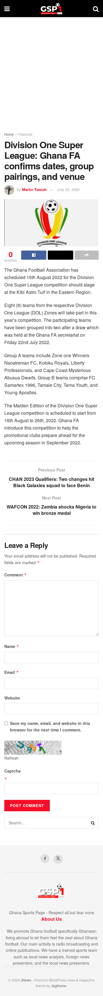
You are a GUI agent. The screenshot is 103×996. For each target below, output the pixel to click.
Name (11, 646)
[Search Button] (96, 8)
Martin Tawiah (34, 189)
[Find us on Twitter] (58, 859)
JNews (26, 979)
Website (12, 698)
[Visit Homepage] (51, 8)
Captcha (12, 771)
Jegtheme (58, 985)
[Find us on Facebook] (44, 858)
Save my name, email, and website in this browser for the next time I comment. (50, 726)
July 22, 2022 (68, 189)
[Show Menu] (7, 8)
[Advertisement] (51, 71)
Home (9, 134)
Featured (25, 134)
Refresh (11, 758)
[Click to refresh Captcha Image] (33, 748)
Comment (15, 575)
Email (11, 672)
